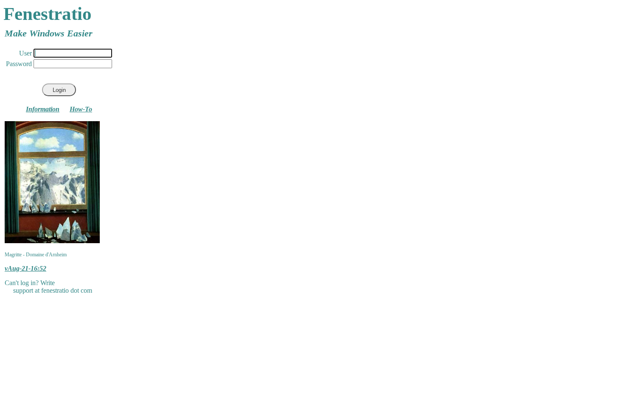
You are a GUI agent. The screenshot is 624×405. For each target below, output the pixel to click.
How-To (81, 109)
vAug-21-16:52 (25, 268)
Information (42, 109)
